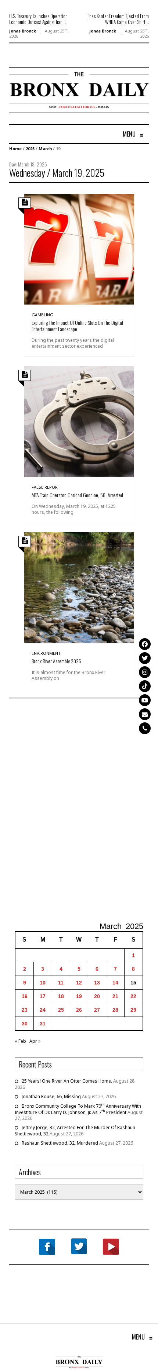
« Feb (20, 1041)
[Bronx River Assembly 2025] (79, 587)
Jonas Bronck (22, 31)
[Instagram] (145, 672)
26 (79, 1010)
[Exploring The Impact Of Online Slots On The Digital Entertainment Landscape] (79, 248)
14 (115, 983)
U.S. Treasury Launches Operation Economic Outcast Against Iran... (38, 18)
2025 (30, 148)
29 (133, 1010)
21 (115, 996)
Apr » (34, 1041)
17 (43, 996)
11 (61, 983)
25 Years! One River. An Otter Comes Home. (67, 1081)
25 (61, 1010)
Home (15, 148)
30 (25, 1024)
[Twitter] (145, 658)
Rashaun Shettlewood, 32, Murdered (60, 1143)
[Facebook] (145, 644)
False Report (46, 487)
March (45, 148)
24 (43, 1010)
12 (79, 983)
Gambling (42, 314)
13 (97, 983)
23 (25, 1010)
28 (115, 1010)
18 (61, 996)
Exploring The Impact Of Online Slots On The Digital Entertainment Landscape (77, 326)
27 (97, 1010)
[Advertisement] (79, 811)
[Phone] (145, 728)
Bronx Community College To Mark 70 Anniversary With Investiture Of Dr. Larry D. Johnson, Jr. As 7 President (78, 1109)
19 (79, 996)
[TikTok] (145, 686)
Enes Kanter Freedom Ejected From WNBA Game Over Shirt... (118, 18)
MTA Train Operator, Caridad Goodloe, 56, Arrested (77, 495)
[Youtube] (145, 700)
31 (43, 1024)
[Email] (145, 714)
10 (43, 983)
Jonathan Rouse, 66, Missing (51, 1096)
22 (133, 996)
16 (25, 996)
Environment (46, 653)
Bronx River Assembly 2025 (56, 661)
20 (97, 996)
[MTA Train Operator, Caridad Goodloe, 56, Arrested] (79, 421)
